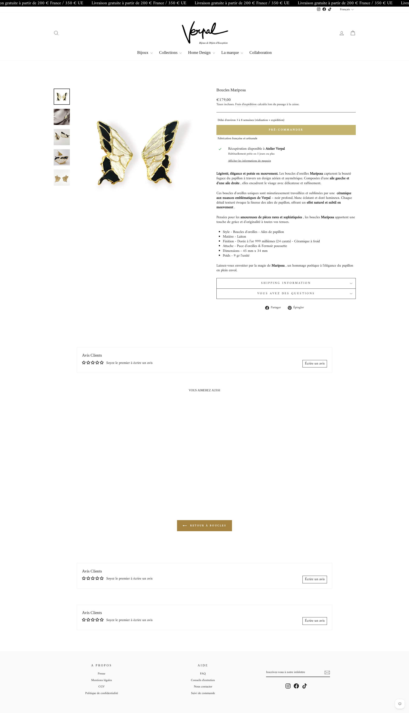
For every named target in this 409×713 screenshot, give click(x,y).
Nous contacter (203, 686)
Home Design (200, 52)
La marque (230, 52)
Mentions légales (101, 680)
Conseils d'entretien (203, 680)
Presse (101, 673)
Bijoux (143, 52)
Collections (169, 52)
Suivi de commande (203, 693)
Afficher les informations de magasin (249, 161)
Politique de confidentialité (101, 693)
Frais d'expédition (246, 105)
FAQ (203, 673)
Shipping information (286, 283)
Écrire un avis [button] (315, 363)
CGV (101, 686)
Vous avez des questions (286, 293)
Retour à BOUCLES (207, 525)
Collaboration (260, 52)
